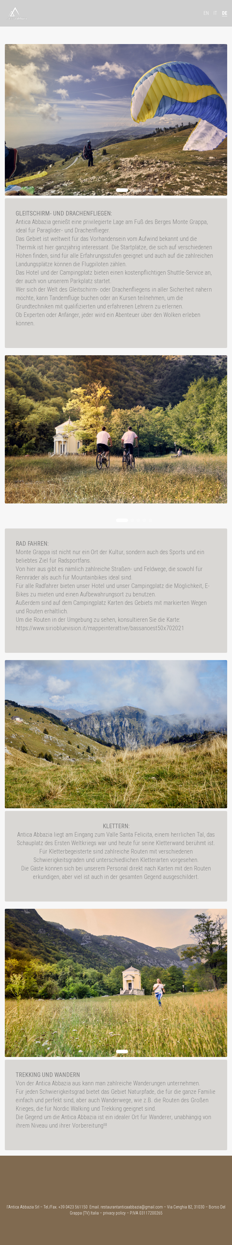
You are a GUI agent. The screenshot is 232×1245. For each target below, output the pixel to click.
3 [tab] (138, 190)
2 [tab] (132, 190)
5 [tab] (150, 190)
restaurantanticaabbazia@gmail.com (132, 1207)
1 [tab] (122, 190)
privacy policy (114, 1213)
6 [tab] (156, 190)
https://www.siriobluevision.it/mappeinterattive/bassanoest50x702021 (100, 628)
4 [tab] (144, 190)
